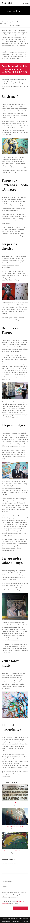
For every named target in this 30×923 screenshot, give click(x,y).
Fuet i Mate (7, 3)
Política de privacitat (13, 918)
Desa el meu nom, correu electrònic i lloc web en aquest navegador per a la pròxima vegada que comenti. (14, 895)
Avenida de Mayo (15, 803)
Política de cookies (23, 918)
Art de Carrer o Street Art (15, 827)
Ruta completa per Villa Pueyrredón (15, 851)
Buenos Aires (6, 22)
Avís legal (4, 918)
